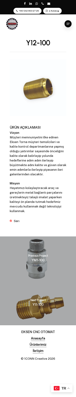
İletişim (38, 351)
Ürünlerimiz (38, 344)
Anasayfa (38, 338)
